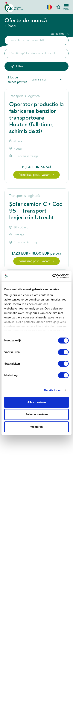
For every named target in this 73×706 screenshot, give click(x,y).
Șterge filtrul (58, 33)
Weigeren (36, 426)
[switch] (63, 352)
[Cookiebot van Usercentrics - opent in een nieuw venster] (52, 276)
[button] (49, 7)
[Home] (13, 7)
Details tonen (52, 390)
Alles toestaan (36, 402)
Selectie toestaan (36, 414)
